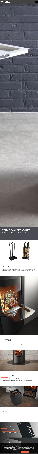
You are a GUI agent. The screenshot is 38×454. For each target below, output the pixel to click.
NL (36, 2)
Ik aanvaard (25, 451)
